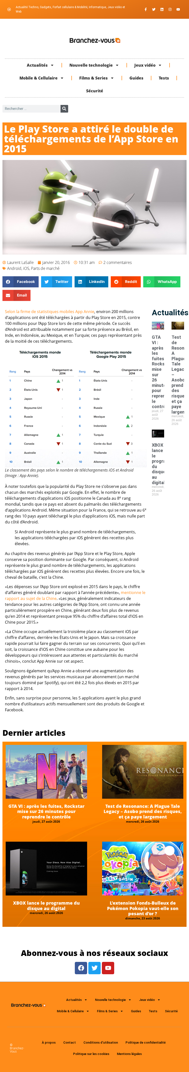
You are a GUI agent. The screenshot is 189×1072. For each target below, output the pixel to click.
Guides (136, 78)
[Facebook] (81, 968)
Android (14, 268)
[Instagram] (170, 9)
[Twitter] (153, 9)
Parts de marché (45, 268)
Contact (69, 1042)
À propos (49, 1042)
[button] (20, 281)
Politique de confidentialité (146, 1042)
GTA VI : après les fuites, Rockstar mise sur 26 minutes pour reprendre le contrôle (46, 811)
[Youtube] (178, 9)
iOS (26, 268)
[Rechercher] (64, 109)
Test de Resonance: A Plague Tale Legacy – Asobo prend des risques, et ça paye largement (143, 811)
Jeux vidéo (145, 65)
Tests (164, 78)
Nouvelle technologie (91, 65)
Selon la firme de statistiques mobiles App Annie (49, 311)
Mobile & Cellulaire (38, 78)
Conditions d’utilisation (100, 1042)
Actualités (37, 65)
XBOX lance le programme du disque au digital (46, 905)
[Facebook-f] (145, 9)
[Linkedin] (161, 9)
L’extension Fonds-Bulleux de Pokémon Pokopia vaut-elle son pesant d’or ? (142, 908)
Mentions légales (129, 1054)
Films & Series (93, 78)
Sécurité (94, 91)
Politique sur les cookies (91, 1054)
